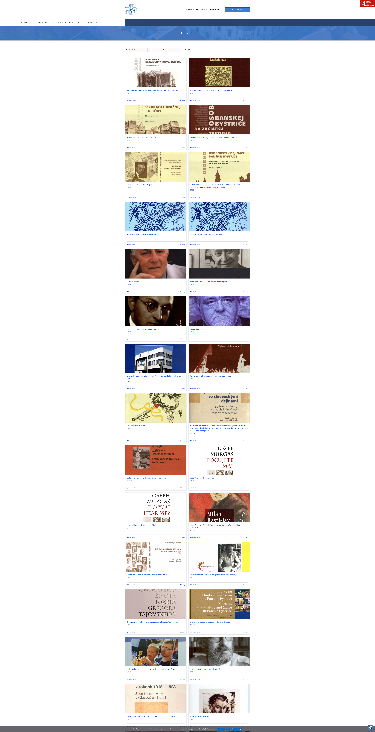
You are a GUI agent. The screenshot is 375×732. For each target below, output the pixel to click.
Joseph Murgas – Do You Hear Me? (141, 525)
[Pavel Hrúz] (219, 311)
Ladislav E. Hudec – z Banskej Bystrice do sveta (146, 478)
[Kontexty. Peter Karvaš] (219, 698)
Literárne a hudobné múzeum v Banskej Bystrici (210, 622)
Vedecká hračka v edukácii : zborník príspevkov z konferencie (152, 669)
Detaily (183, 100)
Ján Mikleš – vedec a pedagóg (139, 185)
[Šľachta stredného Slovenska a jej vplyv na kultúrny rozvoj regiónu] (155, 72)
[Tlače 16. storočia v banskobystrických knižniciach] (219, 72)
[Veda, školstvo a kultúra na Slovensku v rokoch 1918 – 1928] (155, 698)
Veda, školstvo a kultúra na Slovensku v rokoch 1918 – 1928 (151, 716)
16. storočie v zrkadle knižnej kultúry (142, 138)
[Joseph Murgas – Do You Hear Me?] (155, 507)
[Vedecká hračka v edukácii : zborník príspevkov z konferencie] (155, 651)
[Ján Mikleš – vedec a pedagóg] (155, 167)
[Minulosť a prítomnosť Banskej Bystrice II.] (219, 216)
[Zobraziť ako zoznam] (189, 50)
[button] (100, 22)
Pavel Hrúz (194, 329)
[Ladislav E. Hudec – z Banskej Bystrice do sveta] (155, 460)
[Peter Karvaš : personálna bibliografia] (219, 651)
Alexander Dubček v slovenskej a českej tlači (209, 282)
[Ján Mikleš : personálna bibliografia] (155, 311)
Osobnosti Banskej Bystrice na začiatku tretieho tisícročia (213, 138)
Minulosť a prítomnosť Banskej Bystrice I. (143, 234)
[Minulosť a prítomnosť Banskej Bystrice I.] (155, 216)
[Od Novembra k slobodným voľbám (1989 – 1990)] (219, 358)
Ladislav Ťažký (133, 282)
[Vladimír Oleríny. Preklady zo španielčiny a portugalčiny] (219, 557)
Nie (228, 729)
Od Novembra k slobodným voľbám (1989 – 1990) (210, 376)
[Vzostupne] (154, 50)
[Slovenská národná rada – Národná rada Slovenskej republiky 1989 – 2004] (155, 358)
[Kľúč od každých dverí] (155, 408)
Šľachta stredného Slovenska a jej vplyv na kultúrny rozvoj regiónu (154, 90)
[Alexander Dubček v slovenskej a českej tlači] (219, 264)
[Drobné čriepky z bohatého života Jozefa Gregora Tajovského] (155, 604)
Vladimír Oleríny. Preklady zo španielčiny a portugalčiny (213, 575)
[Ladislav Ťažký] (155, 264)
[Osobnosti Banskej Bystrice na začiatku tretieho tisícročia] (219, 119)
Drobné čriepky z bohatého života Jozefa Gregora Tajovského (152, 622)
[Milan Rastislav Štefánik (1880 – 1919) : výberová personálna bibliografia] (219, 507)
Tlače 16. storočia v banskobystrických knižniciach (211, 90)
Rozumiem (221, 729)
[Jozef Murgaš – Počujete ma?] (219, 460)
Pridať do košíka (132, 100)
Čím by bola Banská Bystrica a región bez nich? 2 (147, 575)
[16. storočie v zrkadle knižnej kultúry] (155, 119)
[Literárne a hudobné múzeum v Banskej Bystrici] (219, 604)
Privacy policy (236, 729)
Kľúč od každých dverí (136, 426)
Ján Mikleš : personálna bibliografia (141, 329)
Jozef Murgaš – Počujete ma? (202, 478)
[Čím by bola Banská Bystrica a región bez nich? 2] (155, 557)
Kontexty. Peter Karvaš (199, 716)
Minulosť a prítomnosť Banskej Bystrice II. (207, 234)
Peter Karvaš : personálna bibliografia (205, 669)
